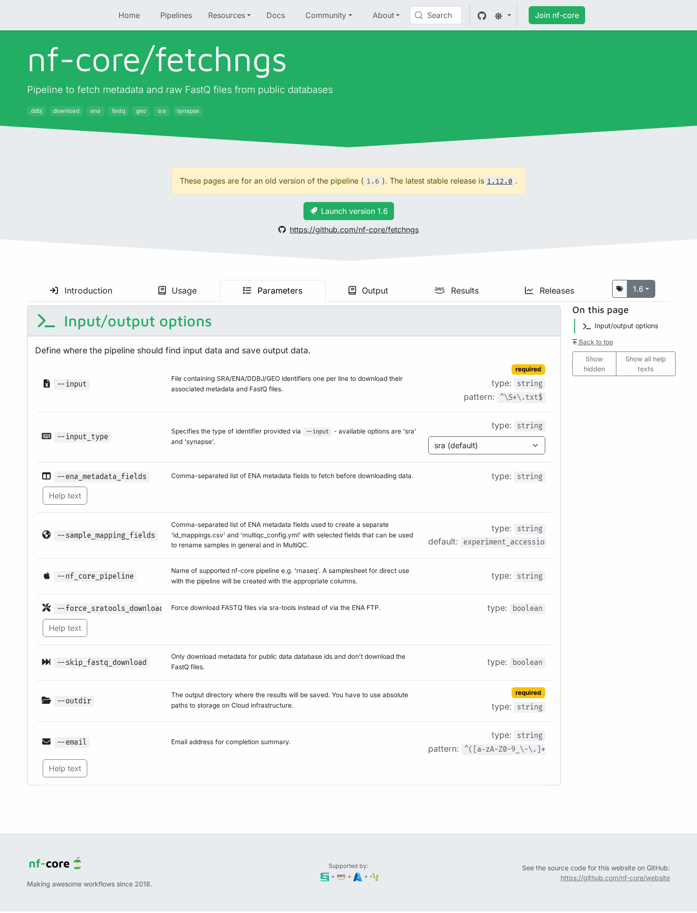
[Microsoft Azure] (357, 876)
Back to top (595, 342)
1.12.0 (500, 181)
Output (373, 290)
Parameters (279, 290)
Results (464, 290)
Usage (183, 290)
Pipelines (176, 15)
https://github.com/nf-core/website (615, 878)
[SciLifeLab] (374, 876)
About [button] (383, 15)
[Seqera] (325, 876)
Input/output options (136, 321)
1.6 (638, 289)
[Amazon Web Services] (341, 876)
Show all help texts (645, 364)
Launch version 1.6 (354, 211)
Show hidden (594, 364)
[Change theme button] (502, 15)
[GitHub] (481, 15)
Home (129, 15)
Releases (555, 290)
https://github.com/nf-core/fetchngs (354, 229)
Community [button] (325, 15)
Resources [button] (226, 15)
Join (557, 15)
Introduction (87, 290)
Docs (275, 15)
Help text (65, 495)
